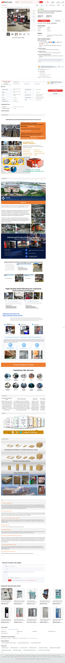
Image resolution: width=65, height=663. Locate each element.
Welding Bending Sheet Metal (6, 650)
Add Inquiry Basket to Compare (18, 37)
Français (19, 656)
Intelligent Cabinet (19, 631)
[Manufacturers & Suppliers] (6, 2)
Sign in (63, 2)
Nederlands (34, 656)
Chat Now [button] (58, 20)
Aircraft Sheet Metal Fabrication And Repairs (9, 642)
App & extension (52, 5)
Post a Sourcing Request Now (30, 580)
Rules (63, 5)
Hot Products (7, 655)
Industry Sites (39, 655)
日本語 (44, 656)
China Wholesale (28, 655)
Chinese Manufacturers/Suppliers (20, 655)
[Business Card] (62, 86)
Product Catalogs (15, 629)
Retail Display (34, 631)
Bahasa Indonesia (60, 656)
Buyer (42, 5)
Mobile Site (54, 655)
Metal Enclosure (3, 631)
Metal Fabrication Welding (17, 650)
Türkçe (52, 656)
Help (46, 5)
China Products (13, 655)
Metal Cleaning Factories (14, 647)
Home (2, 7)
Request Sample (54, 23)
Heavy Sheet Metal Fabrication (36, 642)
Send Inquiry (44, 20)
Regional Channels (44, 655)
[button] (42, 84)
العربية (38, 656)
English (9, 656)
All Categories (4, 5)
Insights (58, 655)
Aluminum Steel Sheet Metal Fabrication (29, 650)
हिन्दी (46, 656)
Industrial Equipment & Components (9, 7)
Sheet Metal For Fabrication (43, 647)
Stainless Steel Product (51, 631)
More (2, 652)
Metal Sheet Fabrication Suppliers (55, 647)
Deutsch (31, 656)
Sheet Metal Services (4, 633)
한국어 (41, 656)
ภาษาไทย (49, 656)
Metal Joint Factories (23, 647)
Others (18, 633)
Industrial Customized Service (19, 7)
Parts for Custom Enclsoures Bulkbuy (44, 650)
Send (10, 580)
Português (15, 656)
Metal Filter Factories (5, 647)
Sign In (39, 77)
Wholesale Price (34, 655)
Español (12, 656)
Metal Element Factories (33, 647)
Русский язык (23, 656)
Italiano (27, 656)
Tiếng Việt (55, 656)
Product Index (50, 655)
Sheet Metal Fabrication (27, 7)
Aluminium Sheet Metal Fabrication (23, 642)
